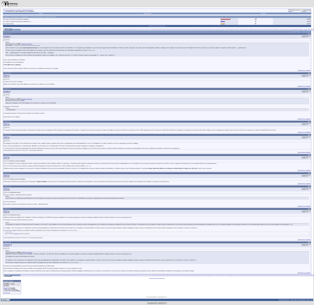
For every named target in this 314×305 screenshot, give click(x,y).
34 (74, 29)
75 (145, 29)
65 (128, 29)
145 (287, 29)
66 (129, 29)
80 (153, 29)
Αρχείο (308, 299)
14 (40, 29)
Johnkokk (7, 245)
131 (256, 29)
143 (282, 29)
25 (59, 29)
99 (186, 29)
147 (291, 29)
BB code (5, 287)
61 (121, 29)
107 (204, 29)
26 (61, 29)
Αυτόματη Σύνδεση (307, 9)
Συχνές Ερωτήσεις (147, 13)
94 (177, 29)
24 (57, 29)
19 (49, 29)
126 (245, 29)
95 (179, 29)
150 (298, 29)
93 (176, 29)
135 (265, 29)
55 (110, 29)
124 (240, 29)
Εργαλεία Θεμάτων (297, 31)
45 (93, 29)
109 (208, 29)
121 (234, 29)
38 (81, 29)
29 (66, 29)
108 (206, 29)
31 (69, 29)
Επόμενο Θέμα (161, 278)
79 (152, 29)
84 (160, 29)
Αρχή (311, 299)
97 (183, 29)
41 (86, 29)
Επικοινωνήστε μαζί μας (284, 299)
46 (95, 29)
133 (260, 29)
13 (38, 29)
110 (210, 29)
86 (164, 29)
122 (236, 29)
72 (140, 29)
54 (109, 29)
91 (172, 29)
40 (85, 29)
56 (112, 29)
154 (307, 29)
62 (122, 29)
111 (212, 29)
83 (159, 29)
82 (157, 29)
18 (47, 29)
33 (73, 29)
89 (169, 29)
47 (97, 29)
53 (107, 29)
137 (269, 29)
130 (254, 29)
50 (102, 29)
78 (150, 29)
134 (262, 29)
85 (162, 29)
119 (229, 29)
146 (289, 29)
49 (100, 29)
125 (243, 29)
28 (64, 29)
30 (68, 29)
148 (293, 29)
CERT (6, 75)
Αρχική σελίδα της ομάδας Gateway (298, 299)
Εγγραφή (41, 13)
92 (174, 29)
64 (126, 29)
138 (271, 29)
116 (223, 29)
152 (302, 29)
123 (238, 29)
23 (56, 29)
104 (197, 29)
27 (62, 29)
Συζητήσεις (18, 9)
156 (311, 29)
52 (105, 29)
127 (247, 29)
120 (231, 29)
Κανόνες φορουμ (7, 292)
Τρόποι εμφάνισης (306, 31)
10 (33, 29)
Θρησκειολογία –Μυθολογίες (27, 9)
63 (124, 29)
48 (98, 29)
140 (276, 29)
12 (37, 29)
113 (217, 29)
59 (117, 29)
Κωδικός (290, 11)
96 (181, 29)
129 (251, 29)
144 (284, 29)
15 (42, 29)
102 (193, 29)
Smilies (6, 288)
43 (90, 29)
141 (278, 29)
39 (83, 29)
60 (119, 29)
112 (214, 29)
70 (136, 29)
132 (258, 29)
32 (71, 29)
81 (155, 29)
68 (133, 29)
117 (225, 29)
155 (309, 29)
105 (199, 29)
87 (165, 29)
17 (45, 29)
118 (227, 29)
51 (104, 29)
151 (300, 29)
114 (219, 29)
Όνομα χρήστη (291, 9)
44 (92, 29)
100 (188, 29)
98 (184, 29)
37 (80, 29)
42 (88, 29)
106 (201, 29)
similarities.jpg (17, 233)
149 (296, 29)
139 (273, 29)
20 (50, 29)
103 (195, 29)
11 (35, 29)
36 (78, 29)
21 (52, 29)
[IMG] (9, 289)
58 (116, 29)
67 (131, 29)
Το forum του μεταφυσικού (10, 9)
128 (249, 29)
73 (141, 29)
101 (190, 29)
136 (267, 29)
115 (221, 29)
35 (76, 29)
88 (167, 29)
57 (114, 29)
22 (54, 29)
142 (280, 29)
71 (138, 29)
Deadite (6, 36)
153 (304, 29)
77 (148, 29)
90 (171, 29)
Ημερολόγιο (263, 13)
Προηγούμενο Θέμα (154, 278)
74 (143, 29)
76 (147, 29)
